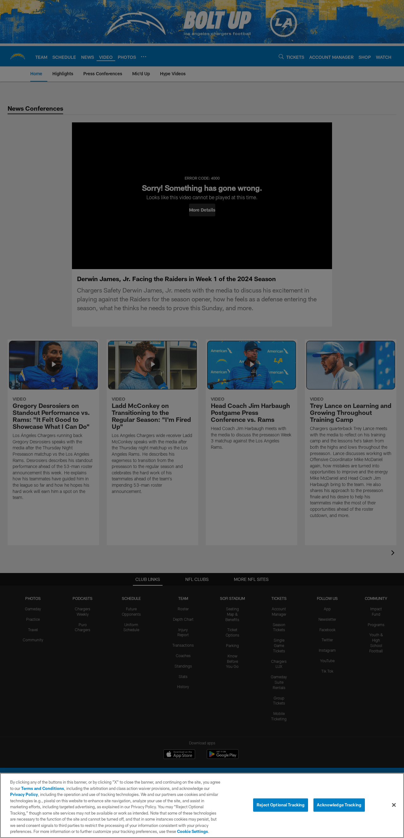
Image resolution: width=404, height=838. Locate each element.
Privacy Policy (24, 794)
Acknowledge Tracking (339, 804)
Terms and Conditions (42, 788)
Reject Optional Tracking (281, 804)
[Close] (394, 805)
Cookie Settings (192, 831)
